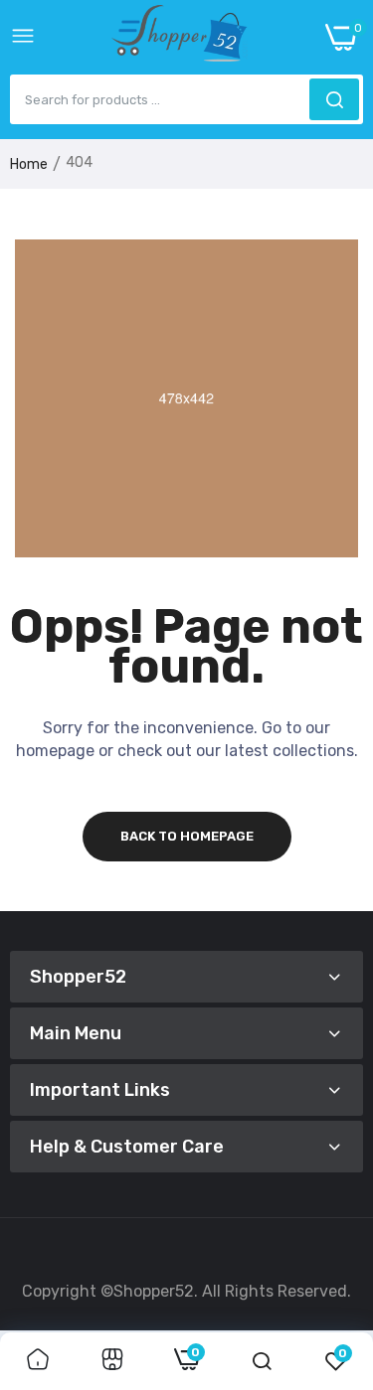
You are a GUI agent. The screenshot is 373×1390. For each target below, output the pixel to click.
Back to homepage (187, 836)
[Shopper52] (180, 37)
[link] (38, 1361)
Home (29, 164)
